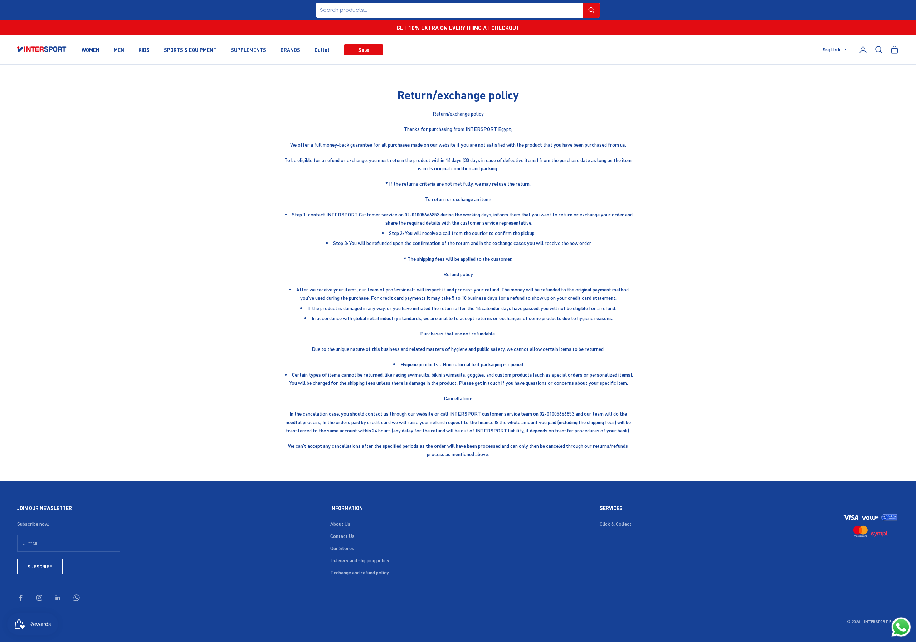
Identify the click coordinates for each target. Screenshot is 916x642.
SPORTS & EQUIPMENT (190, 49)
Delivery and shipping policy (359, 560)
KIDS (144, 49)
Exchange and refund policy (359, 572)
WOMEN (90, 49)
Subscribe (40, 566)
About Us (340, 523)
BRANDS (290, 49)
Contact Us (342, 536)
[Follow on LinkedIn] (58, 597)
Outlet (322, 49)
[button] (591, 10)
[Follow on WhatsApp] (76, 597)
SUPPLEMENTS (248, 49)
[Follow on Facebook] (20, 597)
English (832, 49)
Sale (363, 49)
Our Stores (342, 548)
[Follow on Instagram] (39, 597)
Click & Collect (616, 523)
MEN (119, 49)
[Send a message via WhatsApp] (901, 627)
